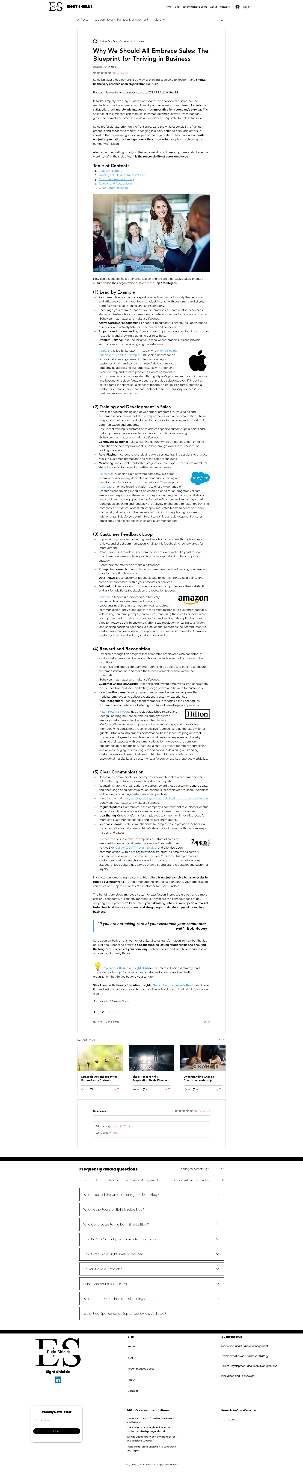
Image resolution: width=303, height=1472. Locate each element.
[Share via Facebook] (94, 1011)
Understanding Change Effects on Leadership (199, 1078)
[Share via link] (117, 1011)
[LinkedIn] (58, 1402)
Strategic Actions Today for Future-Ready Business (99, 1078)
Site (131, 1359)
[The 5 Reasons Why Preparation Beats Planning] (151, 1058)
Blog (130, 1380)
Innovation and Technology (238, 1398)
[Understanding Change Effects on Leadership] (203, 1058)
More (157, 20)
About (131, 1402)
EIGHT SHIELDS (80, 6)
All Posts (82, 20)
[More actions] (208, 41)
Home (131, 1369)
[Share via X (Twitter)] (102, 1011)
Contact (133, 1413)
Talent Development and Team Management (246, 1388)
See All (222, 1039)
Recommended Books (141, 1391)
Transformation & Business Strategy (112, 1001)
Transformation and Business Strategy (244, 1378)
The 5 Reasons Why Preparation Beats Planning (151, 1078)
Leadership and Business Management (121, 20)
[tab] (92, 1180)
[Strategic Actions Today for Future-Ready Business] (100, 1058)
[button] (221, 19)
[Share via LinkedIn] (110, 1011)
